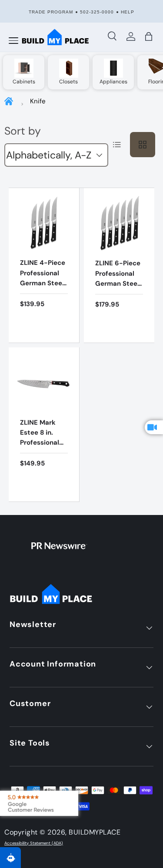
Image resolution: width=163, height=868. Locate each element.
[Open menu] (13, 41)
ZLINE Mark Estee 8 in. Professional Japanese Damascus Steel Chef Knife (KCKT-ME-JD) (40, 458)
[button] (149, 36)
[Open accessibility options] (10, 857)
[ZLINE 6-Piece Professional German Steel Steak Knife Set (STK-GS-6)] (119, 223)
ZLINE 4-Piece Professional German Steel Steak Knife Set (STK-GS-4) (42, 287)
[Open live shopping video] (154, 427)
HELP (127, 12)
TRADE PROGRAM (51, 12)
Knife (38, 101)
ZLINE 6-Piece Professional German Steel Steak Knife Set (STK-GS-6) (117, 288)
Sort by (22, 131)
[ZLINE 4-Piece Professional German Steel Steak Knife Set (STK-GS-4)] (44, 223)
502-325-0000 (97, 12)
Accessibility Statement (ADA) (33, 843)
